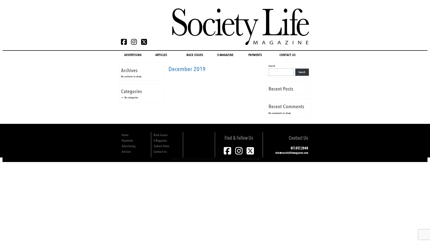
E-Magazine (225, 55)
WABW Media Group (251, 158)
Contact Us (288, 55)
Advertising (133, 55)
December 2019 (187, 69)
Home (125, 135)
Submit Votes (161, 146)
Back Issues (194, 55)
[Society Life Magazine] (239, 24)
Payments (255, 55)
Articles (161, 55)
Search (272, 66)
